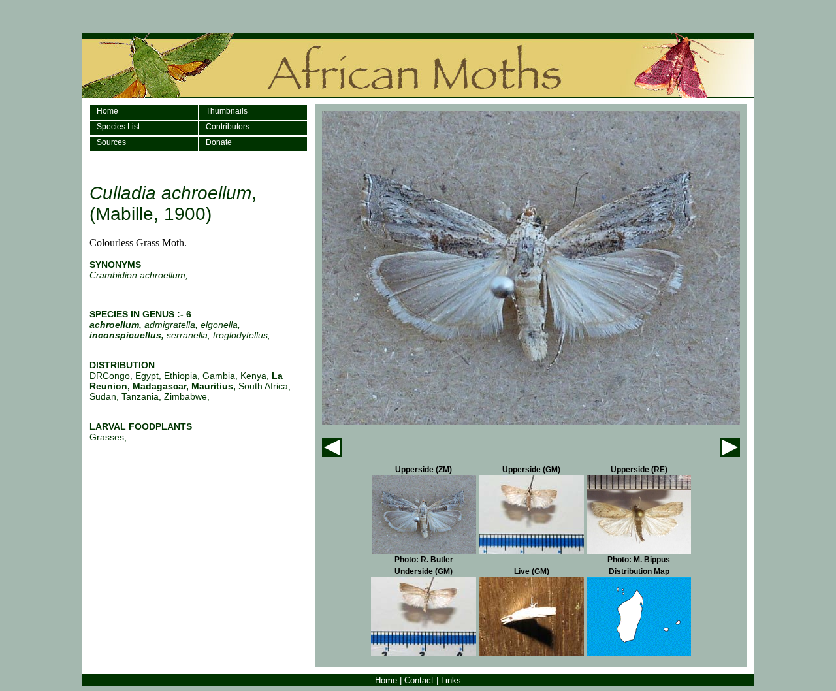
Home (107, 111)
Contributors (227, 126)
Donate (219, 142)
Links (451, 680)
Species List (118, 126)
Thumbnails (227, 111)
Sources (111, 142)
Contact (419, 680)
